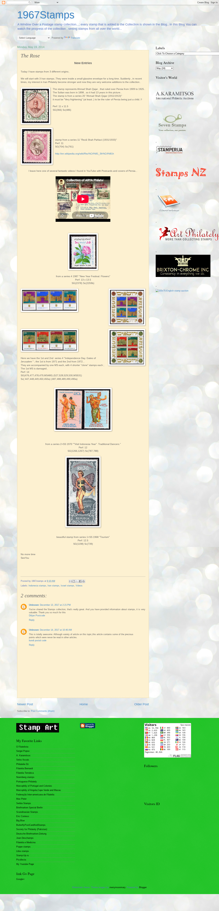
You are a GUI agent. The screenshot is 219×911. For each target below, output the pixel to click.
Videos (79, 585)
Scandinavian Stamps (27, 812)
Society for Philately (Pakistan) (31, 829)
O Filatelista (22, 746)
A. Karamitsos (23, 755)
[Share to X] (77, 581)
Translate (75, 38)
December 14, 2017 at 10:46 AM (56, 630)
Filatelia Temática (25, 773)
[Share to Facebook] (80, 581)
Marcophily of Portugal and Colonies (34, 786)
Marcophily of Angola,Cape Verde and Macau (38, 790)
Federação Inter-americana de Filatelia (35, 794)
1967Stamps (45, 15)
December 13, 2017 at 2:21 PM (55, 605)
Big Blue (20, 820)
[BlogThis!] (73, 581)
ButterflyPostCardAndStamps (31, 825)
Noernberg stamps (25, 777)
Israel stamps (67, 585)
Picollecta (21, 859)
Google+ (20, 879)
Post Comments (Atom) (42, 711)
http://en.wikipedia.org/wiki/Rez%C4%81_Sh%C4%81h (84, 153)
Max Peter (21, 799)
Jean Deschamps (25, 838)
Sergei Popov (23, 751)
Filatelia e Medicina (25, 842)
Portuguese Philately (26, 781)
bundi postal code (37, 640)
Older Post (141, 704)
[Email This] (70, 581)
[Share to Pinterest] (83, 581)
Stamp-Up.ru (22, 855)
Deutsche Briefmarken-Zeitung (31, 833)
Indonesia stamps (37, 585)
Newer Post (25, 704)
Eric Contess (22, 816)
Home (84, 704)
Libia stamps (22, 851)
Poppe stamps (23, 846)
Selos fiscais (22, 759)
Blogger (142, 887)
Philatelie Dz (22, 764)
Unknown (34, 605)
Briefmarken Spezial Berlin (29, 807)
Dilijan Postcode (37, 615)
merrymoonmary (117, 887)
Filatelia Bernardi (24, 768)
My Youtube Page (25, 864)
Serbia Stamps (23, 803)
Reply (32, 620)
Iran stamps (53, 585)
